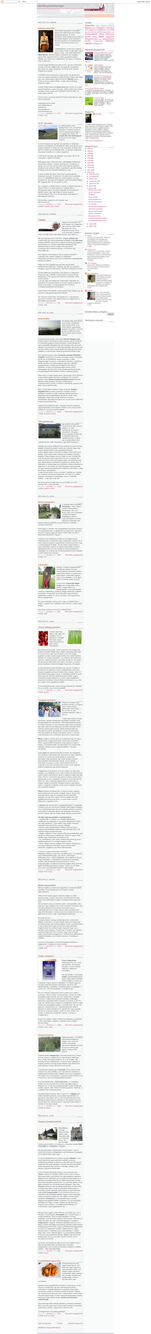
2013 (89, 165)
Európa (108, 30)
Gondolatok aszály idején (95, 237)
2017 (89, 156)
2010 (89, 172)
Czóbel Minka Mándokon (103, 275)
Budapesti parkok (45, 1035)
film (45, 557)
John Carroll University (98, 32)
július (91, 186)
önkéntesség (98, 41)
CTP (86, 30)
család (91, 30)
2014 (89, 163)
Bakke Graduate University (105, 25)
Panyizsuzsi (91, 249)
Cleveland (110, 28)
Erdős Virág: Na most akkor (94, 88)
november (92, 176)
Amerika (47, 206)
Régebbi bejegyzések (75, 1323)
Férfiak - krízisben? (46, 956)
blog (94, 28)
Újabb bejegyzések (44, 1323)
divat (45, 115)
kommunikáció (91, 34)
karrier (109, 32)
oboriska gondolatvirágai (50, 6)
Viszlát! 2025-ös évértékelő (96, 251)
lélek (52, 206)
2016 (89, 158)
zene (100, 44)
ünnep (95, 44)
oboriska (98, 114)
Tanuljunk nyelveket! (46, 700)
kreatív (52, 1316)
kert (113, 32)
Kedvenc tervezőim (46, 28)
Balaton (88, 28)
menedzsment (108, 39)
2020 (89, 151)
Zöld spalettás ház (45, 422)
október (92, 179)
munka (88, 41)
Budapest (47, 413)
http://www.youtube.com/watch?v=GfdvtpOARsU (54, 609)
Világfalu (41, 220)
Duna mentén (43, 318)
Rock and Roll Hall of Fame (103, 53)
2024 (89, 149)
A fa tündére (43, 565)
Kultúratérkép (98, 65)
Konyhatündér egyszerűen (49, 1261)
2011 (89, 170)
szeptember (93, 181)
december (92, 174)
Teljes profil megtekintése (94, 140)
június (91, 188)
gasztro (46, 692)
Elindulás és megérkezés (102, 76)
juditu (89, 235)
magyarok (110, 37)
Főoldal (59, 1323)
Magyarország (91, 39)
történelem (109, 41)
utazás (57, 206)
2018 (89, 153)
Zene (97, 292)
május (91, 224)
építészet (47, 488)
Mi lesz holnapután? (46, 502)
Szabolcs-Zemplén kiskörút (49, 1122)
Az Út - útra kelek (45, 123)
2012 (89, 167)
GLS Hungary (92, 263)
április (91, 226)
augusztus (93, 183)
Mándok (100, 39)
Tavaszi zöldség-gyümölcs (49, 627)
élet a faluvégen (92, 273)
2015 (89, 160)
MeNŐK (89, 290)
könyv (46, 1027)
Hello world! (91, 265)
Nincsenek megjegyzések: (74, 113)
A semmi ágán (99, 98)
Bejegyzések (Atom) (53, 1327)
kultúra (94, 37)
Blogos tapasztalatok (47, 885)
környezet (110, 34)
